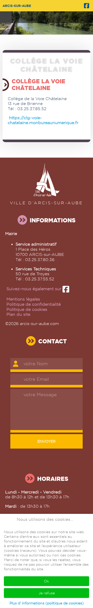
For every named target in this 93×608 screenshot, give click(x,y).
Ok (46, 581)
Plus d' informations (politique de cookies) (47, 603)
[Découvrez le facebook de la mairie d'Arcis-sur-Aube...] (86, 5)
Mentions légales (23, 299)
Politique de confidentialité (33, 304)
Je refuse (46, 593)
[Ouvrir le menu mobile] (6, 17)
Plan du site (18, 314)
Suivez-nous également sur (34, 289)
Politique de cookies (26, 309)
